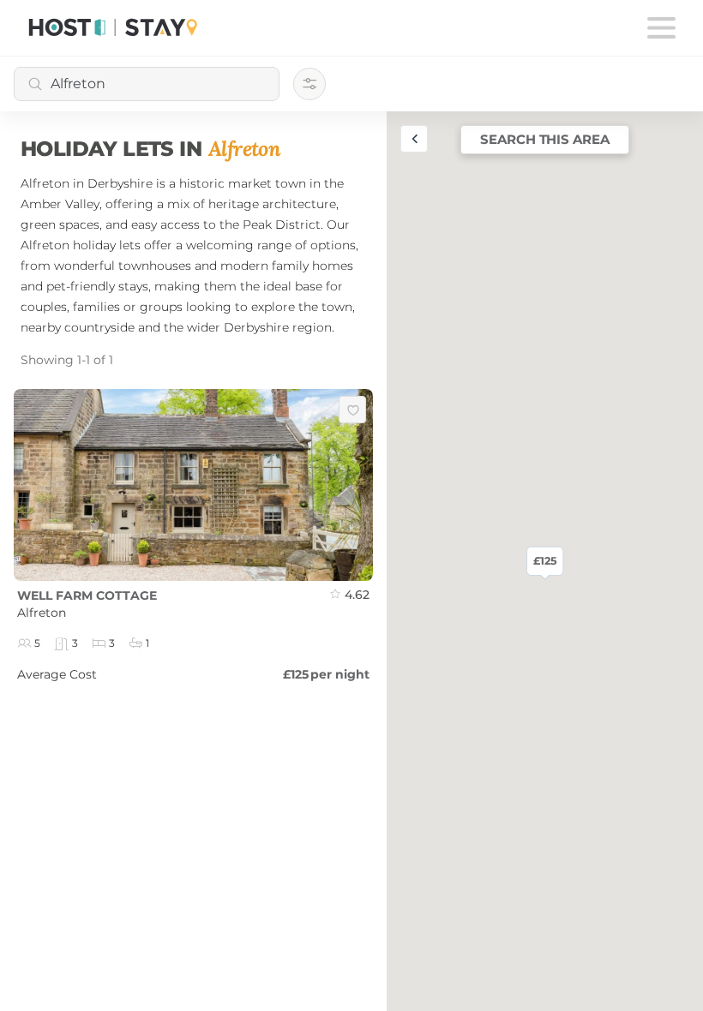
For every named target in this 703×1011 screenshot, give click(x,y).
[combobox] (146, 84)
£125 (544, 561)
